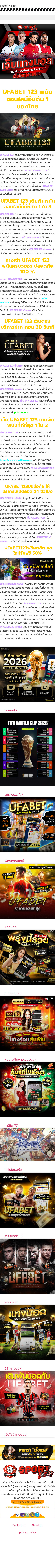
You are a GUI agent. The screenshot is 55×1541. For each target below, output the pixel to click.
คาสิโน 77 (11, 1125)
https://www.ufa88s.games (16, 460)
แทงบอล (10, 927)
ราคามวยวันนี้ (14, 1236)
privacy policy (27, 1532)
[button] (27, 17)
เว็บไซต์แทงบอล (15, 1434)
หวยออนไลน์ (13, 993)
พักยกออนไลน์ (14, 861)
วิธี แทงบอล (13, 1368)
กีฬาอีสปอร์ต (13, 1169)
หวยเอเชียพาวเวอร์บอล (20, 1059)
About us (37, 1525)
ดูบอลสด (11, 710)
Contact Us (18, 1525)
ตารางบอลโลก (14, 794)
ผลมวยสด (12, 1302)
